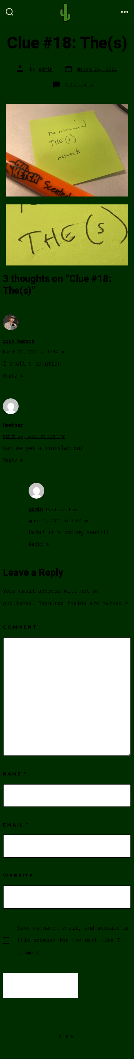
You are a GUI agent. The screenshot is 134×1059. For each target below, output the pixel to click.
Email (16, 825)
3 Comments (79, 85)
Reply (10, 376)
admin (46, 69)
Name (15, 774)
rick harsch (18, 341)
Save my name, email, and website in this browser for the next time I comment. (73, 940)
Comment (20, 627)
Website (18, 875)
